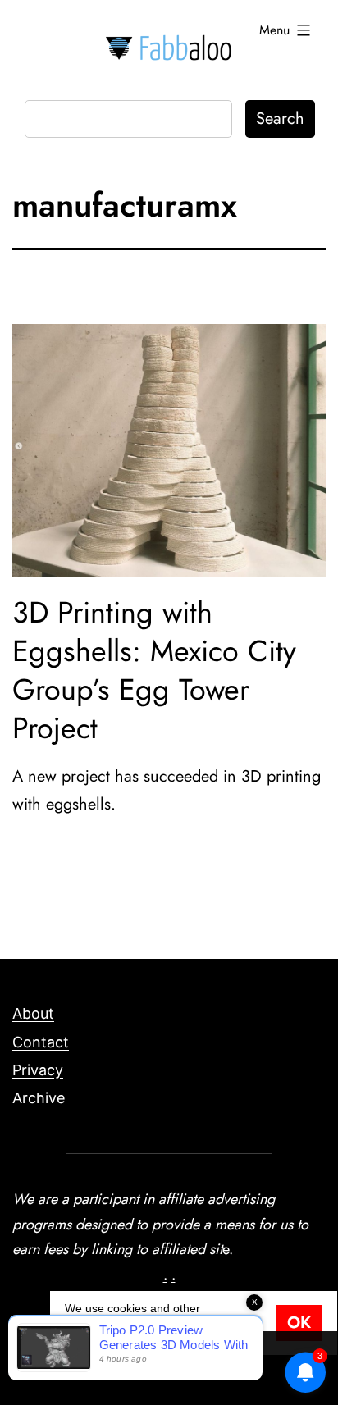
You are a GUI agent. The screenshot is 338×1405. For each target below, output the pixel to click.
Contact (40, 1042)
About (33, 1013)
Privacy (37, 1070)
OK (299, 1322)
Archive (38, 1097)
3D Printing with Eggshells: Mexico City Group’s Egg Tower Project (154, 669)
